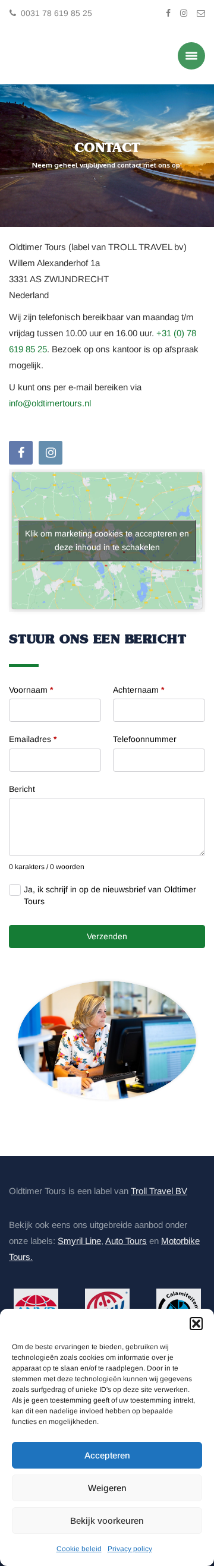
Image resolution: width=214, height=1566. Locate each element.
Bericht (22, 788)
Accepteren (107, 1455)
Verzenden (107, 935)
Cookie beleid (79, 1549)
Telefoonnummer (145, 738)
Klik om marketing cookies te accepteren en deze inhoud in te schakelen (107, 539)
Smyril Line (79, 1240)
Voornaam (31, 688)
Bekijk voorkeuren (107, 1521)
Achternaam (138, 688)
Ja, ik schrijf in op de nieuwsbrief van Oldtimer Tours (110, 894)
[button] (196, 1324)
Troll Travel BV (159, 1190)
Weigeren (107, 1488)
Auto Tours (126, 1240)
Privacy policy (130, 1549)
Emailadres (32, 738)
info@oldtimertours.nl (50, 402)
